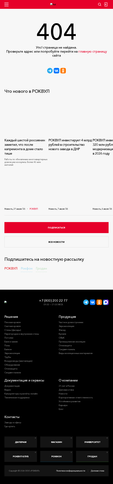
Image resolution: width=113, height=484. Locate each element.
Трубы (7, 357)
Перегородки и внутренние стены (21, 333)
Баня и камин (11, 341)
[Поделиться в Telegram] (50, 70)
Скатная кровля (12, 326)
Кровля (62, 333)
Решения (11, 317)
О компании (68, 380)
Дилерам (20, 442)
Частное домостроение (71, 322)
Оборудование (12, 364)
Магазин (56, 442)
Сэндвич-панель (67, 349)
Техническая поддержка (16, 397)
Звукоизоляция (12, 353)
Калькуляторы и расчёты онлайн (21, 393)
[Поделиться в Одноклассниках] (63, 70)
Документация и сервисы (24, 380)
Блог (61, 409)
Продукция (67, 317)
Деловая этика (66, 389)
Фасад (62, 330)
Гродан (92, 456)
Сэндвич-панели (12, 372)
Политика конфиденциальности (70, 471)
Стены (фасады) (12, 330)
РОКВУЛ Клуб (20, 456)
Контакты (11, 417)
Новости (63, 393)
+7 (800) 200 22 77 (53, 301)
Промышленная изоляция (72, 341)
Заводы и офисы (12, 422)
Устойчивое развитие (69, 401)
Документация (12, 385)
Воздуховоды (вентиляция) (18, 361)
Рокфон (56, 456)
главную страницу (92, 51)
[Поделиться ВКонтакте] (56, 70)
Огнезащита (10, 368)
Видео (7, 389)
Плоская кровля (12, 322)
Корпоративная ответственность (76, 397)
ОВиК (61, 337)
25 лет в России (66, 385)
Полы (7, 345)
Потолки (8, 337)
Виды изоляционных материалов (75, 353)
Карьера (63, 405)
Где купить (9, 426)
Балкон (8, 349)
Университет (92, 442)
